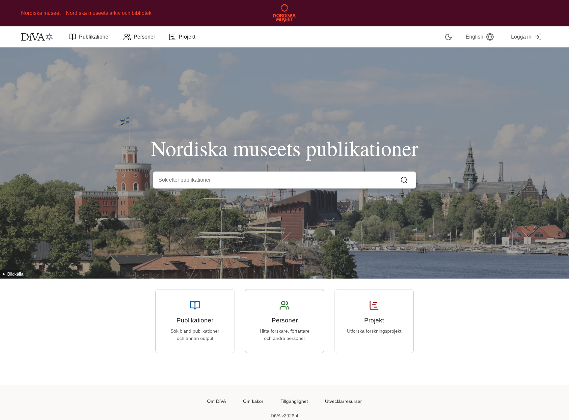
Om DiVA (216, 401)
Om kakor (253, 401)
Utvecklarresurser (343, 401)
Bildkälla (15, 274)
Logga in (521, 37)
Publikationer (94, 37)
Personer (144, 37)
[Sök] (404, 180)
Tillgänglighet (294, 401)
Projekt (187, 37)
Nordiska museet (41, 13)
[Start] (37, 37)
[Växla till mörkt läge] (448, 37)
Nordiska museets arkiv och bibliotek (108, 13)
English (474, 37)
